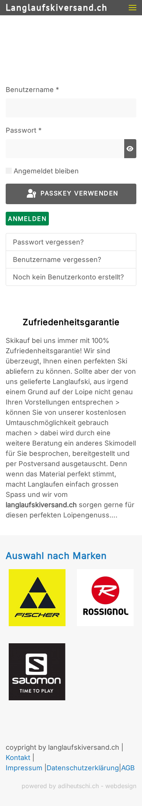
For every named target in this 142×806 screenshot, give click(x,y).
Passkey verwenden (78, 193)
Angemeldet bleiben (46, 171)
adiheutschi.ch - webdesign (97, 786)
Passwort (24, 130)
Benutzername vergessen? (57, 259)
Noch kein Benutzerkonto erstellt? (68, 277)
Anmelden (27, 218)
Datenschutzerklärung (83, 768)
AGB (128, 768)
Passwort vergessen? (48, 242)
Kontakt (18, 758)
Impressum (24, 768)
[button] (132, 7)
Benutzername (32, 90)
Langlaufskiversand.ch (57, 7)
